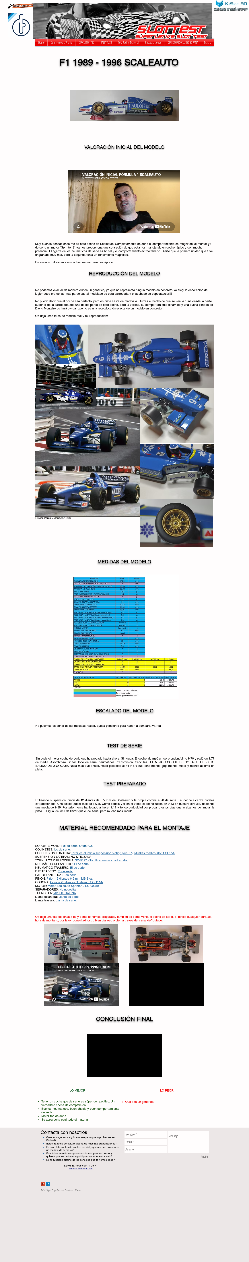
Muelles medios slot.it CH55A (154, 853)
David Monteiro (46, 308)
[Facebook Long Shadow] (48, 1184)
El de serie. (65, 871)
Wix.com (78, 1190)
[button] (86, 42)
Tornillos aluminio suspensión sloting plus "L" (101, 853)
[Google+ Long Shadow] (43, 1184)
